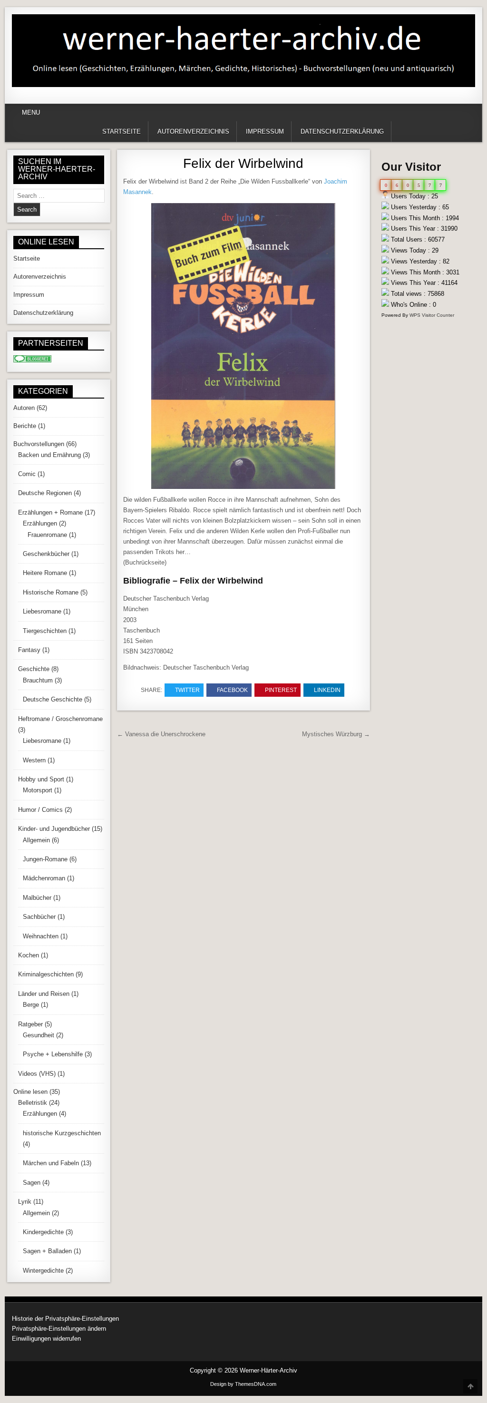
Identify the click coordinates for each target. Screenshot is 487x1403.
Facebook (232, 690)
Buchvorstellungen (38, 444)
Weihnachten (40, 936)
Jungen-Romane (45, 859)
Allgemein (36, 840)
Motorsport (37, 790)
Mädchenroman (44, 878)
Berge (31, 1004)
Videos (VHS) (37, 1073)
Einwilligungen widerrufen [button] (46, 1338)
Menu (31, 112)
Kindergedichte (43, 1232)
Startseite (121, 131)
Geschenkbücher (46, 553)
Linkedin (327, 690)
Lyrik (24, 1201)
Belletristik (32, 1102)
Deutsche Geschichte (52, 699)
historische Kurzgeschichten (62, 1133)
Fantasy (29, 649)
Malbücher (37, 897)
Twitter (187, 690)
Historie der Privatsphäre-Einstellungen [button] (65, 1318)
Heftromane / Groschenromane (60, 718)
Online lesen (30, 1091)
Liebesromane (42, 611)
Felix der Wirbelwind (243, 163)
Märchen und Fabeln (51, 1163)
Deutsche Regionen (45, 493)
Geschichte (33, 668)
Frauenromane (47, 534)
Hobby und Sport (41, 779)
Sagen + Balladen (47, 1251)
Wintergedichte (43, 1270)
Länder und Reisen (43, 993)
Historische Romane (50, 592)
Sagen (31, 1182)
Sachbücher (39, 916)
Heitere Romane (45, 572)
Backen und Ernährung (49, 454)
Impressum (265, 131)
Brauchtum (38, 680)
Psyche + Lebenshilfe (53, 1054)
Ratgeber (30, 1024)
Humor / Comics (40, 809)
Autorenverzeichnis (193, 131)
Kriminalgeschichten (46, 974)
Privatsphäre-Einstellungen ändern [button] (59, 1328)
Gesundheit (38, 1035)
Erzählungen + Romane (50, 512)
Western (34, 760)
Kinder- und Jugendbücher (54, 828)
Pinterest (281, 690)
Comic (27, 473)
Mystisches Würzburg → (336, 734)
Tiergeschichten (45, 630)
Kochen (28, 955)
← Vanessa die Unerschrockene (161, 734)
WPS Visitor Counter (431, 315)
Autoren (24, 407)
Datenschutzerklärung (342, 131)
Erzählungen (40, 523)
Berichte (24, 425)
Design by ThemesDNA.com (243, 1384)
